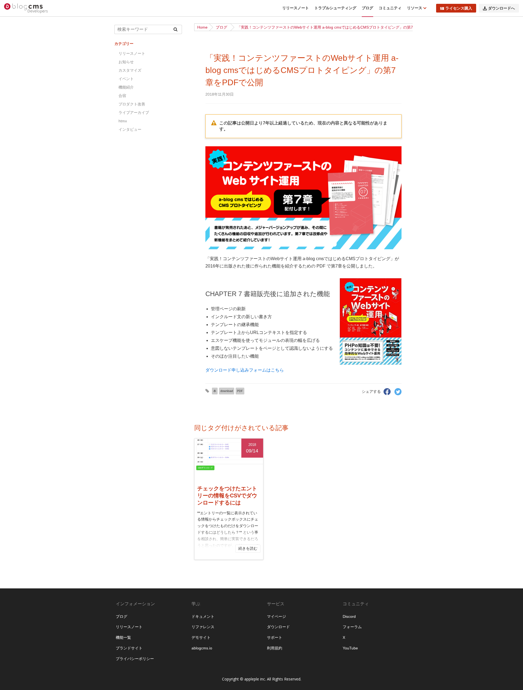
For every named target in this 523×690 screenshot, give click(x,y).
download (226, 391)
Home (202, 27)
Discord (349, 616)
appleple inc (254, 679)
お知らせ (126, 62)
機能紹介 (126, 87)
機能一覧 (123, 637)
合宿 (122, 95)
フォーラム (352, 627)
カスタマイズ (129, 70)
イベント (126, 79)
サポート (274, 637)
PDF (240, 391)
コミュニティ (390, 8)
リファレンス (202, 627)
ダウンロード (278, 627)
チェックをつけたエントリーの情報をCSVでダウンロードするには (227, 495)
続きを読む (247, 548)
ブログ (367, 8)
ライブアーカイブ (133, 112)
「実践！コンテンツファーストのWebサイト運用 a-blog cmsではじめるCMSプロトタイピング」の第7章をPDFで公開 (338, 27)
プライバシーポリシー (135, 658)
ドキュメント (202, 616)
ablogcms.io (201, 648)
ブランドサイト (129, 648)
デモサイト (201, 637)
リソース (415, 8)
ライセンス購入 (458, 8)
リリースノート (295, 8)
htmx (122, 121)
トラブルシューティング (335, 8)
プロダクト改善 (131, 104)
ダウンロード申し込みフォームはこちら (244, 370)
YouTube (350, 648)
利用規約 (274, 648)
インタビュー (129, 129)
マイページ (276, 616)
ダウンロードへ (501, 8)
